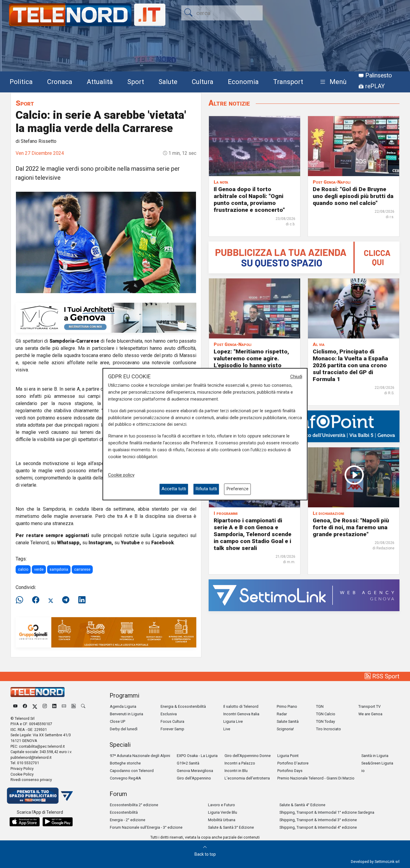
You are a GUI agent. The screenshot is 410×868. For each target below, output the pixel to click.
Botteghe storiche (125, 763)
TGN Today (325, 721)
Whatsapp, (69, 542)
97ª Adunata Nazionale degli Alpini (140, 755)
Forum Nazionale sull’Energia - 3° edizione (146, 827)
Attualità (100, 82)
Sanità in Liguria (374, 755)
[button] (332, 82)
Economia (243, 82)
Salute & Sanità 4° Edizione (302, 805)
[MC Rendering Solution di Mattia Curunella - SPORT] (106, 317)
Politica (21, 82)
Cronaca (59, 82)
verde (39, 569)
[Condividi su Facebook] (35, 600)
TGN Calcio (325, 714)
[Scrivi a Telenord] (64, 706)
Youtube (130, 542)
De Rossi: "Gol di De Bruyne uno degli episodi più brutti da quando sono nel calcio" (353, 196)
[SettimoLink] (304, 595)
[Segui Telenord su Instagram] (45, 706)
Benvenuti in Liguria (126, 714)
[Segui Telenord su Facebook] (25, 706)
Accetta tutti (173, 489)
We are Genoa (370, 714)
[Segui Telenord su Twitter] (35, 706)
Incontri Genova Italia (241, 714)
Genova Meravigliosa (195, 770)
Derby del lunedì (123, 729)
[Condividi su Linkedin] (81, 600)
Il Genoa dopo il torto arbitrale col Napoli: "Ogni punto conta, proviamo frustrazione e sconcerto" (249, 199)
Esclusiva (169, 714)
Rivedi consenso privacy (31, 779)
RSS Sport (385, 676)
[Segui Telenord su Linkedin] (54, 706)
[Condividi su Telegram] (65, 600)
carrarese (82, 569)
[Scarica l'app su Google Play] (57, 822)
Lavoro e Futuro (221, 805)
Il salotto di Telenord (240, 706)
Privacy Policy (22, 768)
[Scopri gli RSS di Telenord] (73, 706)
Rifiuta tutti (206, 489)
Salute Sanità (288, 721)
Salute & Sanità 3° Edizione (231, 827)
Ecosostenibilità (124, 812)
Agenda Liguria (123, 706)
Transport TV (369, 706)
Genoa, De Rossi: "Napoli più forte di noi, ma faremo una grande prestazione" (351, 527)
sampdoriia (59, 569)
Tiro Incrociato (328, 729)
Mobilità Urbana (221, 820)
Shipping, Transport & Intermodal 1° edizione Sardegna (326, 812)
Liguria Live (233, 721)
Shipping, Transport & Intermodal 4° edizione (318, 827)
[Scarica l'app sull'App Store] (24, 822)
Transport (288, 82)
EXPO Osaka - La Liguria (197, 755)
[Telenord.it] (40, 795)
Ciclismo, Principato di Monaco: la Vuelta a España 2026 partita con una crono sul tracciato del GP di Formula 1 (350, 365)
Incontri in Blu (236, 770)
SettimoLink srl (387, 861)
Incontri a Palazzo (240, 763)
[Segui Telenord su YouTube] (15, 706)
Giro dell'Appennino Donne (248, 755)
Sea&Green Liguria (377, 763)
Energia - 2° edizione (127, 820)
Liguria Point (288, 755)
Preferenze (237, 489)
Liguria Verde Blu (222, 812)
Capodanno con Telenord (132, 770)
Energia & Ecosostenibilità (183, 706)
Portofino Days (290, 770)
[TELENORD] (38, 692)
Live (226, 729)
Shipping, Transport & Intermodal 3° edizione (318, 820)
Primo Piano (287, 706)
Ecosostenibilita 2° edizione (134, 805)
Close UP (117, 721)
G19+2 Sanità (188, 763)
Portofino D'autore (293, 763)
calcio (23, 569)
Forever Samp (172, 729)
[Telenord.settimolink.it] (304, 257)
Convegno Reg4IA (125, 778)
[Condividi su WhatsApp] (21, 600)
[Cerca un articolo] (83, 706)
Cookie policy (121, 475)
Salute (167, 82)
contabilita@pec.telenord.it (42, 746)
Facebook (162, 542)
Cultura (202, 82)
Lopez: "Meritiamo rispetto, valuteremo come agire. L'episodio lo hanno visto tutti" (251, 362)
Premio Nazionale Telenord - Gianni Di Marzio (315, 778)
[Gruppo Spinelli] (106, 632)
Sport (135, 82)
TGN (320, 706)
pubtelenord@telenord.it (31, 757)
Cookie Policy (22, 774)
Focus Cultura (172, 721)
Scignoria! (285, 729)
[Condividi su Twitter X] (50, 600)
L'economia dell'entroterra (247, 778)
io (363, 770)
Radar (282, 714)
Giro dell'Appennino (194, 778)
